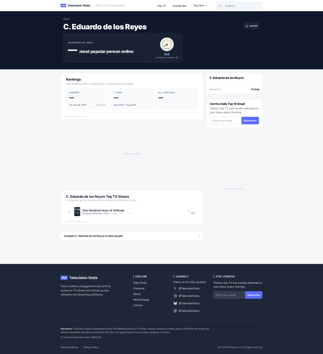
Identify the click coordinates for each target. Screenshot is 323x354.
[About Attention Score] (176, 57)
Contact (138, 305)
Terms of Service (69, 347)
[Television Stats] (75, 5)
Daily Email (139, 282)
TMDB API (95, 337)
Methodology (141, 299)
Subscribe (250, 120)
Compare (138, 288)
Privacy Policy (91, 347)
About (137, 293)
